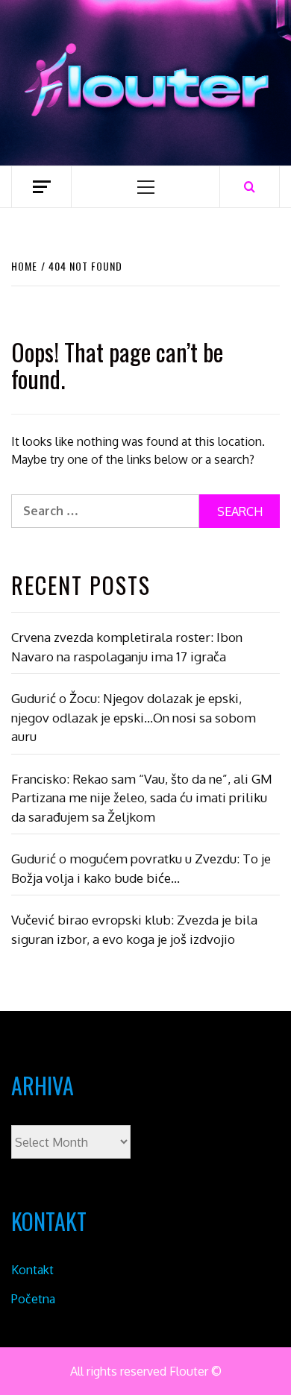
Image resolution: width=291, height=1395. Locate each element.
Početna (33, 1298)
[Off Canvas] (41, 186)
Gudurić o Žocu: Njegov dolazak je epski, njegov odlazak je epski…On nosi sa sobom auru (133, 717)
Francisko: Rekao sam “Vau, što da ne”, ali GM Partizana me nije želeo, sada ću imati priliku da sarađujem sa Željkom (141, 798)
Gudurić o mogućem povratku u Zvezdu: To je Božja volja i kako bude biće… (141, 868)
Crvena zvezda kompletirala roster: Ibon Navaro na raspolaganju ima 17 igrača (126, 646)
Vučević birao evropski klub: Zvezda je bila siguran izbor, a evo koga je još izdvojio (134, 929)
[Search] (249, 186)
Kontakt (32, 1269)
